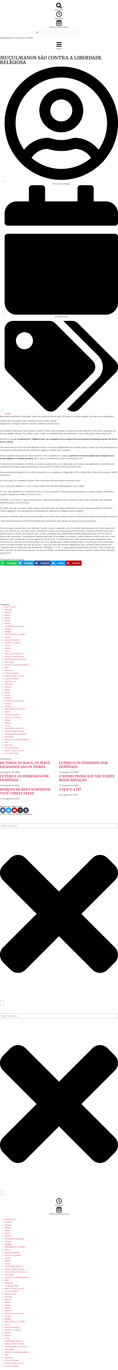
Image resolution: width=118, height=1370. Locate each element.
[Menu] (59, 44)
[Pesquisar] (59, 6)
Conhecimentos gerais (14, 626)
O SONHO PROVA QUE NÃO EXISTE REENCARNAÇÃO (87, 778)
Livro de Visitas (11, 678)
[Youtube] (14, 810)
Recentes (59, 18)
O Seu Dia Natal (11, 673)
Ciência (8, 612)
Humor (7, 637)
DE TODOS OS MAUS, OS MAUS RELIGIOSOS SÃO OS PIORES (25, 765)
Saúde (7, 618)
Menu (59, 48)
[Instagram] (20, 810)
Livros (7, 651)
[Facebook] (3, 810)
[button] (8, 563)
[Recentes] (59, 14)
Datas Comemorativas (59, 27)
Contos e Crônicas (13, 643)
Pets (6, 667)
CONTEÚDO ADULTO (14, 654)
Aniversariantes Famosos (15, 659)
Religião (8, 413)
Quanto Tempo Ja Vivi (14, 676)
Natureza (9, 670)
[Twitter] (9, 810)
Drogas (8, 629)
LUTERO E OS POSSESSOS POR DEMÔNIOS (83, 765)
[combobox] (59, 825)
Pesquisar (59, 10)
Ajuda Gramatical (12, 640)
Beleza (7, 615)
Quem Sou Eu (10, 607)
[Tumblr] (26, 810)
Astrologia (9, 662)
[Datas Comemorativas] (59, 23)
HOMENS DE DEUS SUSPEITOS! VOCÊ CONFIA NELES (25, 791)
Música (8, 648)
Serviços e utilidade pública (17, 665)
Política (8, 623)
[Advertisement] (59, 585)
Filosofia (8, 609)
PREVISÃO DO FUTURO (15, 634)
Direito (7, 620)
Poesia (7, 645)
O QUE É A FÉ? (70, 789)
